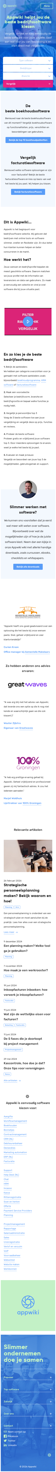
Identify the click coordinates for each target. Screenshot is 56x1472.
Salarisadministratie (14, 1233)
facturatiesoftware (26, 384)
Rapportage (10, 1228)
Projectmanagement (14, 1224)
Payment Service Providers (18, 1210)
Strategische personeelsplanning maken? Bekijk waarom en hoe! (27, 893)
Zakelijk (8, 1401)
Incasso (8, 1188)
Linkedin (12, 1445)
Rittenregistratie (12, 1197)
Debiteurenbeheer (13, 1143)
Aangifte (8, 1116)
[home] (11, 6)
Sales (6, 1237)
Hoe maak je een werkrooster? (26, 970)
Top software (11, 1389)
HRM (6, 1183)
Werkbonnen (10, 1269)
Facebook (13, 1436)
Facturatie (9, 1161)
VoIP (6, 1251)
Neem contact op (17, 1431)
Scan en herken (12, 1201)
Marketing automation (15, 1152)
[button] (28, 321)
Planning (8, 1215)
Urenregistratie (12, 1242)
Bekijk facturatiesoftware (28, 192)
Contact (8, 1425)
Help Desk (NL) (11, 1174)
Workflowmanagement (15, 1121)
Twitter (11, 1440)
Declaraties (9, 1148)
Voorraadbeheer (12, 1255)
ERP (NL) (8, 1157)
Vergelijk (11, 83)
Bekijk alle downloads (28, 566)
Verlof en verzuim (13, 1246)
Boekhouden (10, 1125)
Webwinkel (9, 1260)
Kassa (7, 1192)
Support (8, 1170)
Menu (47, 6)
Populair (8, 1377)
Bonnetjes (9, 1130)
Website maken (11, 1264)
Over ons (9, 1413)
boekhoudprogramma (28, 380)
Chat (6, 1179)
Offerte (7, 1206)
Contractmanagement (15, 1134)
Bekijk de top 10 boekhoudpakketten (28, 140)
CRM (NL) (8, 1139)
